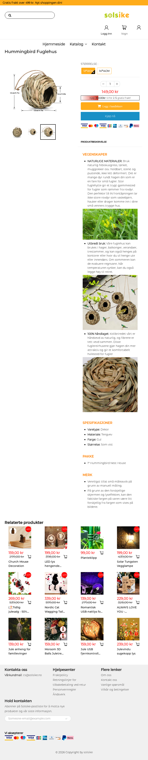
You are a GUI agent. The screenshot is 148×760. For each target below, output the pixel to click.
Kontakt (99, 44)
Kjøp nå (110, 116)
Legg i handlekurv (113, 106)
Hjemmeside (54, 44)
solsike (88, 752)
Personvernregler (64, 689)
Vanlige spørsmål (112, 684)
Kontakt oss (109, 680)
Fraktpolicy (60, 675)
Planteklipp (89, 558)
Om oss (106, 675)
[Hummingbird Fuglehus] (38, 91)
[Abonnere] (66, 719)
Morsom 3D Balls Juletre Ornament (53, 653)
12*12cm (88, 70)
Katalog (76, 44)
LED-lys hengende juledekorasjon (55, 566)
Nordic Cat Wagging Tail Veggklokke (54, 612)
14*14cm (104, 70)
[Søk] (10, 15)
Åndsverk (59, 694)
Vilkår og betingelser (115, 689)
